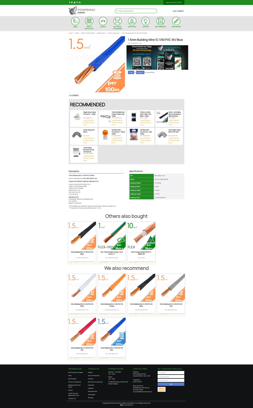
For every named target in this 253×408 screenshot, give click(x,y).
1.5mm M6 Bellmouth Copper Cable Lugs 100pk (118, 114)
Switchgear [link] (91, 394)
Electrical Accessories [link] (95, 382)
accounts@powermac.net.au (142, 392)
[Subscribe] (171, 384)
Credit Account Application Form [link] (73, 394)
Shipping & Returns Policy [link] (74, 386)
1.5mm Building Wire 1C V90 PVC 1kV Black (82, 253)
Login (131, 72)
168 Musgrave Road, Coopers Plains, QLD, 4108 (141, 375)
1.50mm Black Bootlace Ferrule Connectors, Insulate (88, 151)
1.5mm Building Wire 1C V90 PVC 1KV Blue (111, 349)
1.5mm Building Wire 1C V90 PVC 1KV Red (82, 349)
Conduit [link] (90, 379)
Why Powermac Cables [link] (75, 372)
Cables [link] (90, 372)
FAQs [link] (70, 375)
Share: (71, 95)
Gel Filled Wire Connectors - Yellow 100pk (118, 132)
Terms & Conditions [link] (74, 382)
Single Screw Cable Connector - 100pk (89, 113)
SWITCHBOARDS (160, 27)
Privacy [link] (70, 390)
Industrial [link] (91, 385)
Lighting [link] (90, 388)
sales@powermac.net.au (141, 388)
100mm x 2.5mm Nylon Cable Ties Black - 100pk (145, 114)
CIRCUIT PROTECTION (89, 28)
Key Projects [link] (72, 379)
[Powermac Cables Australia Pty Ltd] (85, 10)
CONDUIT (103, 27)
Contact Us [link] (72, 398)
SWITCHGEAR (176, 27)
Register (140, 72)
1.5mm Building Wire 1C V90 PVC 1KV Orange (111, 305)
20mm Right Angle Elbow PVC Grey (174, 131)
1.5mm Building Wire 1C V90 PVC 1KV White (82, 305)
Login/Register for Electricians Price (88, 122)
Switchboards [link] (92, 391)
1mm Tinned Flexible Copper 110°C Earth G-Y (111, 253)
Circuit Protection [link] (94, 375)
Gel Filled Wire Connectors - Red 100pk (146, 132)
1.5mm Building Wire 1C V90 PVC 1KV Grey (171, 305)
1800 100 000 (174, 2)
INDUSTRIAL (132, 27)
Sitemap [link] (90, 398)
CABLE (75, 27)
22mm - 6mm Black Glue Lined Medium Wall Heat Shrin (175, 114)
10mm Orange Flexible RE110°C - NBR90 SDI (141, 253)
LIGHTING (146, 27)
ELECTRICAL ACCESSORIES (117, 28)
